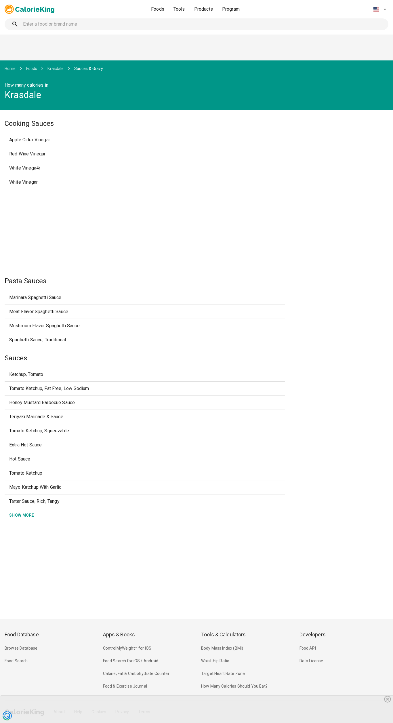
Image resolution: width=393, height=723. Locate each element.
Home (10, 68)
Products (203, 9)
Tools (179, 9)
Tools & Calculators (223, 634)
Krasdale (55, 68)
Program (231, 9)
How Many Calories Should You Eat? (234, 686)
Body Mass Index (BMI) (222, 648)
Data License (311, 661)
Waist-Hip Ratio (215, 661)
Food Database (22, 634)
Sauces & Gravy (88, 68)
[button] (379, 9)
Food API (307, 648)
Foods (157, 9)
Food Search (16, 661)
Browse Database (21, 648)
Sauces (16, 358)
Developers (312, 634)
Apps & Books (119, 634)
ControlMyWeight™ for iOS (127, 648)
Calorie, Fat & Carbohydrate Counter (136, 673)
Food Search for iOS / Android (130, 661)
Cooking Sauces (29, 123)
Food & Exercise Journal (125, 686)
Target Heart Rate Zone (223, 673)
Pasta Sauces (25, 281)
